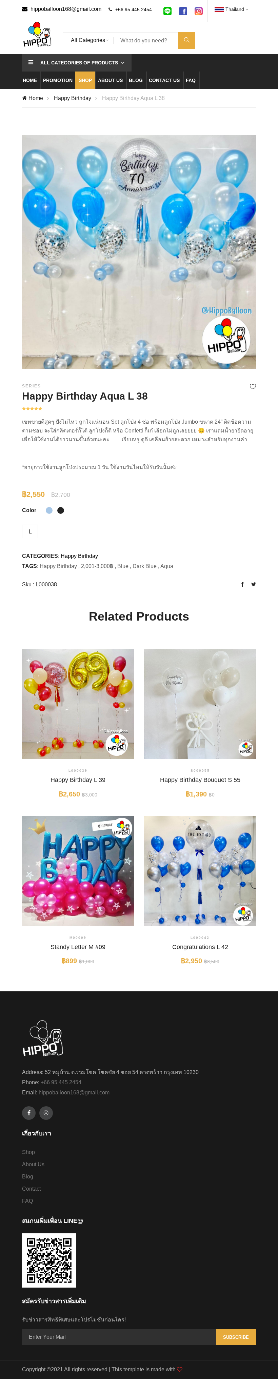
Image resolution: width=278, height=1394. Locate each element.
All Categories (88, 40)
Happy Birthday (72, 98)
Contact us (164, 80)
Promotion (58, 80)
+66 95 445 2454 (133, 9)
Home (30, 80)
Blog (136, 80)
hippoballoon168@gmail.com (65, 9)
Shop (85, 80)
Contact (31, 1189)
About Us (33, 1164)
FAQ (27, 1201)
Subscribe (236, 1337)
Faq (191, 80)
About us (110, 80)
